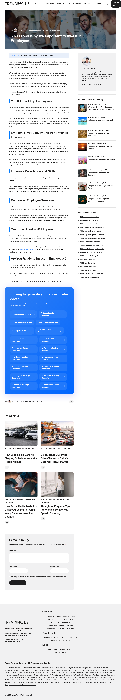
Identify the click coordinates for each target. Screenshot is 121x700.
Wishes (61, 629)
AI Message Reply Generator (74, 680)
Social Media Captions (66, 616)
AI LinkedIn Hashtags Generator (92, 249)
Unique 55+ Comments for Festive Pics (101, 160)
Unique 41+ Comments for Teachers (98, 174)
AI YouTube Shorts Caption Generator (71, 677)
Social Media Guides (56, 626)
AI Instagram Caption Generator (92, 235)
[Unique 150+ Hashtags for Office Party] (82, 186)
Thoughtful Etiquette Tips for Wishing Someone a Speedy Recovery (55, 510)
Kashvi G (93, 117)
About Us (73, 637)
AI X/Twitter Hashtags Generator (92, 277)
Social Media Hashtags (60, 622)
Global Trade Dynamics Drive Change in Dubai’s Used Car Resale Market (54, 458)
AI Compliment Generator (90, 220)
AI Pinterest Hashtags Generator (92, 256)
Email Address (55, 566)
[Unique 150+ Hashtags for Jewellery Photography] (82, 199)
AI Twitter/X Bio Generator (20, 670)
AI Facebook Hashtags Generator (92, 227)
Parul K (92, 156)
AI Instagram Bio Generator (90, 231)
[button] (107, 4)
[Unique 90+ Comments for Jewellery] (82, 134)
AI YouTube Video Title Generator (29, 680)
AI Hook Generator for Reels (82, 682)
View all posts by (91, 84)
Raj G (91, 104)
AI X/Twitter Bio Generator (90, 270)
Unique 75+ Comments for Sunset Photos (101, 147)
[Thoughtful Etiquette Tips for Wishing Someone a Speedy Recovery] (57, 484)
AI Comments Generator (89, 217)
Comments (50, 616)
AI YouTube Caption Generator (81, 675)
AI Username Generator (28, 685)
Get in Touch (60, 652)
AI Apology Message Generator (62, 682)
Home (13, 55)
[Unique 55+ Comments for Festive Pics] (82, 160)
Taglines (70, 629)
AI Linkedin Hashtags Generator (34, 672)
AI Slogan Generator (88, 263)
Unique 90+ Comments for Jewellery (98, 134)
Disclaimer (52, 649)
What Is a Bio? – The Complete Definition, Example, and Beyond (101, 108)
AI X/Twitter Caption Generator (91, 274)
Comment (13, 550)
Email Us (66, 641)
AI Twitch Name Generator (93, 680)
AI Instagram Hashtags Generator (93, 238)
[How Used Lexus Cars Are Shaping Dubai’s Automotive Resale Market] (21, 433)
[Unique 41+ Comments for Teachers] (82, 173)
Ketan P (92, 143)
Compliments (52, 619)
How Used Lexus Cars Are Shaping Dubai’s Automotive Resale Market (21, 458)
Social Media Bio (67, 619)
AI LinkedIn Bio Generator (90, 242)
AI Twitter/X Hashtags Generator (101, 672)
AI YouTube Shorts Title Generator (52, 680)
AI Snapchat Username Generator (22, 682)
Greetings (51, 629)
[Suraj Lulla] (86, 61)
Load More (60, 599)
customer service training (28, 249)
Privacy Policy (66, 649)
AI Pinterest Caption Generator (92, 252)
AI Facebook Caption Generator (92, 224)
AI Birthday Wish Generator (101, 682)
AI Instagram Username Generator (36, 675)
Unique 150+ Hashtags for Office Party (101, 187)
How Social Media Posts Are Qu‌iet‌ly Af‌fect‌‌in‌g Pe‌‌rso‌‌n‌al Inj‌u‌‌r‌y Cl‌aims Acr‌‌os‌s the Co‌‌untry (21, 511)
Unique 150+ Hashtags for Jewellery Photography (98, 200)
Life (18, 55)
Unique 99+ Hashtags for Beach (100, 120)
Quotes (70, 626)
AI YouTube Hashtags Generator (103, 675)
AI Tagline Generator (88, 266)
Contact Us (116, 4)
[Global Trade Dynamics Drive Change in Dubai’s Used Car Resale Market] (57, 433)
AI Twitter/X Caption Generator (82, 670)
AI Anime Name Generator (43, 682)
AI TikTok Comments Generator (94, 677)
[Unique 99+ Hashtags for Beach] (82, 121)
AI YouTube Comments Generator (59, 675)
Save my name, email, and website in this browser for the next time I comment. (38, 577)
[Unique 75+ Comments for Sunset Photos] (82, 147)
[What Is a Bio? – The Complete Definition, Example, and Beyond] (82, 108)
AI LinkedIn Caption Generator (91, 245)
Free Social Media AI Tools (55, 637)
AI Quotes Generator (88, 259)
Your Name (13, 566)
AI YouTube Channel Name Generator (45, 677)
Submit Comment (17, 583)
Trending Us (14, 695)
